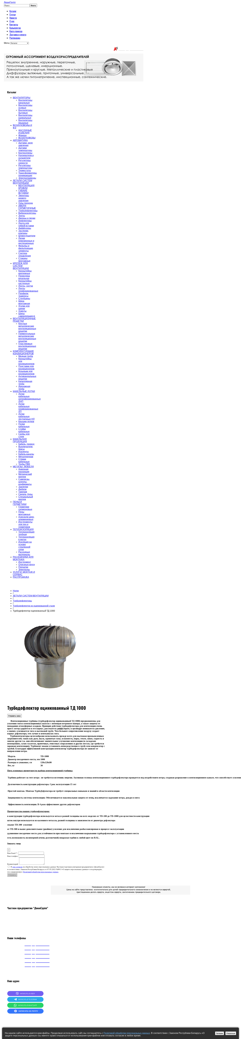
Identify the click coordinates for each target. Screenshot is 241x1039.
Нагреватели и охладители (26, 156)
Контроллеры (25, 153)
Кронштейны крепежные (25, 272)
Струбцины (24, 298)
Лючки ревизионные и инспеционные (26, 240)
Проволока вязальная (24, 277)
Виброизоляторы (27, 213)
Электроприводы (27, 178)
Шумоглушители (26, 236)
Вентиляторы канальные (25, 101)
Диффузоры (24, 228)
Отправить (12, 874)
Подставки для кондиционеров (26, 367)
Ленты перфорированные (28, 289)
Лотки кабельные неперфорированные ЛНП (29, 398)
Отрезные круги (26, 564)
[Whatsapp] (25, 1007)
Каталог (12, 11)
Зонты (21, 215)
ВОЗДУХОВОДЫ (26, 138)
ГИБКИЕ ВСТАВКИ (23, 191)
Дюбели (22, 489)
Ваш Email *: (12, 853)
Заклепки (23, 487)
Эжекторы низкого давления (23, 198)
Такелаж (22, 492)
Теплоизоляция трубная (26, 533)
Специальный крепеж (25, 498)
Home (16, 591)
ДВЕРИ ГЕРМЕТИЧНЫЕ (27, 206)
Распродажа (14, 38)
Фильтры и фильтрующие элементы (25, 248)
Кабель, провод (26, 444)
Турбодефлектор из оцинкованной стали (34, 606)
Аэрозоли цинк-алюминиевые (26, 518)
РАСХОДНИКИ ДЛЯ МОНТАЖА (23, 558)
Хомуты (22, 311)
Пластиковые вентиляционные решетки (27, 346)
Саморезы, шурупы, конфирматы (25, 481)
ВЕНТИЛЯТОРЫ (21, 97)
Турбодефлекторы (28, 210)
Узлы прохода (25, 203)
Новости (13, 18)
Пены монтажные (24, 513)
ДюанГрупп (10, 2)
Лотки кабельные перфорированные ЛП (28, 408)
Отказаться (230, 1033)
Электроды (24, 569)
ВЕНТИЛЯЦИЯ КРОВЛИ (26, 186)
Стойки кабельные (24, 430)
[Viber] (25, 995)
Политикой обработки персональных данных (40, 872)
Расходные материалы (24, 553)
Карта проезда (15, 31)
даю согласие (17, 867)
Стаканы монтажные (24, 259)
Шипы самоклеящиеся (26, 314)
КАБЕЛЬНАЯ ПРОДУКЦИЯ (20, 440)
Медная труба (25, 356)
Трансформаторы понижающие (27, 174)
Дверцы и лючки (26, 218)
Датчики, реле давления (25, 144)
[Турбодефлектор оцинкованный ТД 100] (50, 700)
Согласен (219, 1033)
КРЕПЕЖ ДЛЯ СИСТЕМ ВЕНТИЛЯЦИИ (21, 266)
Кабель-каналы (26, 454)
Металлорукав (25, 456)
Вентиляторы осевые (25, 106)
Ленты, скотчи (25, 286)
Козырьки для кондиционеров (26, 372)
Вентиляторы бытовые (25, 111)
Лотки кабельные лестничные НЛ (26, 416)
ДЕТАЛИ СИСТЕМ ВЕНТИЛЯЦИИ (22, 181)
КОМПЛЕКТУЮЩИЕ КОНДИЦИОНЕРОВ (23, 352)
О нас (11, 21)
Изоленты (23, 451)
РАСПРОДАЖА (21, 577)
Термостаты (24, 170)
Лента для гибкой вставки (26, 224)
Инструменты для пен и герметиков (25, 524)
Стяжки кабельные (24, 460)
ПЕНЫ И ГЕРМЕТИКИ (19, 503)
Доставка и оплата (17, 34)
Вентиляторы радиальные (25, 116)
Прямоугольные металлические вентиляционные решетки (27, 337)
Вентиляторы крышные (25, 121)
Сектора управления (24, 254)
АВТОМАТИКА (20, 140)
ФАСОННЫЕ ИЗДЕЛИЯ (25, 131)
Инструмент (24, 562)
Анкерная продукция (23, 470)
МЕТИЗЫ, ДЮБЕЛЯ (23, 466)
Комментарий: (13, 864)
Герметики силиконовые (25, 508)
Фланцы (22, 135)
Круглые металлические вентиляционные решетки (27, 327)
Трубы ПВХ (24, 464)
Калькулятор (15, 28)
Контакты (13, 24)
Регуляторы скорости (24, 161)
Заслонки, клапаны (23, 232)
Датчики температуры (25, 149)
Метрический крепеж (25, 475)
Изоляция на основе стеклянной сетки (25, 546)
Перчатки (23, 567)
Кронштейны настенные (25, 282)
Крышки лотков (26, 421)
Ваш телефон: (12, 856)
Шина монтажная (24, 302)
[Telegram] (25, 1001)
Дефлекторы (25, 220)
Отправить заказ (14, 715)
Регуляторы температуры (25, 166)
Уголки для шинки (24, 307)
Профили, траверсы (23, 294)
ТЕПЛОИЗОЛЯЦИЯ (23, 529)
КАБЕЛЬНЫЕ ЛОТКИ (24, 391)
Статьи (12, 14)
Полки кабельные (24, 425)
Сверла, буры (25, 494)
